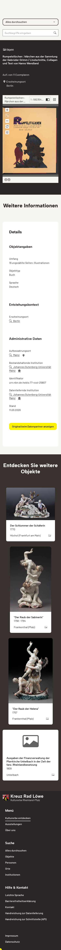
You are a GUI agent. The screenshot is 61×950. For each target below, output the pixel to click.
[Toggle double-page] (48, 99)
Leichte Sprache (14, 894)
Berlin (16, 320)
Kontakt (9, 907)
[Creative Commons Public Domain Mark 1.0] (7, 179)
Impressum (11, 935)
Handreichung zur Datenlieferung (24, 913)
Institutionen (12, 874)
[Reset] (7, 115)
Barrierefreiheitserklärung (20, 901)
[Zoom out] (7, 121)
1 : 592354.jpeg (38, 99)
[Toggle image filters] (7, 132)
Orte (7, 868)
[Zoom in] (7, 110)
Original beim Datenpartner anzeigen (33, 426)
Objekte (9, 856)
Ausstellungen (13, 824)
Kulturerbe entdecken (18, 817)
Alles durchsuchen (16, 850)
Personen (10, 862)
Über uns (10, 830)
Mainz (16, 354)
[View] (54, 99)
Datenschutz (12, 941)
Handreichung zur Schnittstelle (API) (26, 919)
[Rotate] (7, 126)
